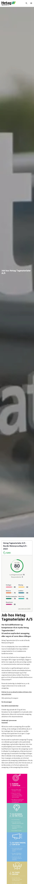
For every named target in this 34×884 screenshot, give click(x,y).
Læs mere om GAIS (24, 608)
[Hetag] (8, 3)
